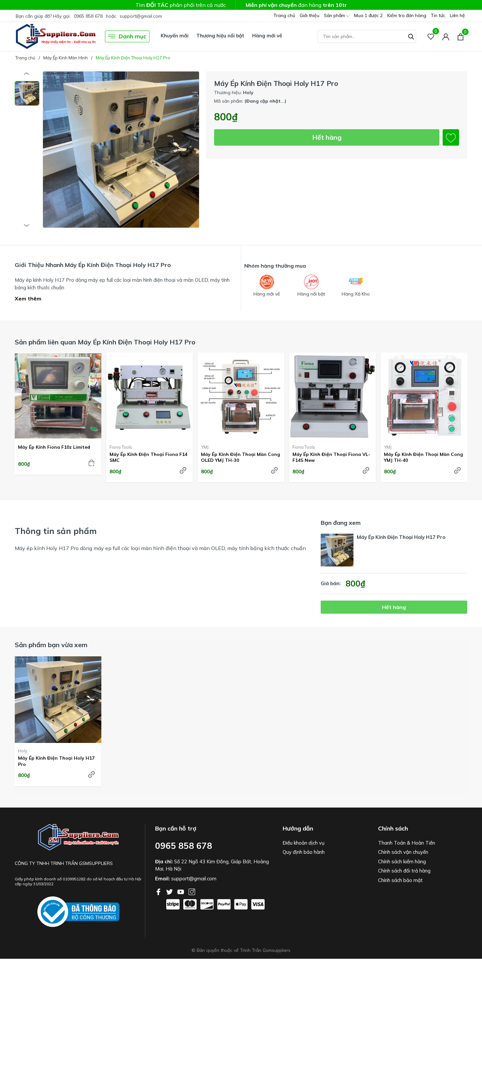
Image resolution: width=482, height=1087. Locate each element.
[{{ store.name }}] (78, 912)
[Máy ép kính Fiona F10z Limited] (58, 396)
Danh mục (132, 36)
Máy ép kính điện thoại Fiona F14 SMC (148, 457)
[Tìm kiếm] (411, 35)
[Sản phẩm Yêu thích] (431, 36)
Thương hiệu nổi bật (220, 35)
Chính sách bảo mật (400, 880)
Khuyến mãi (175, 35)
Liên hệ (457, 15)
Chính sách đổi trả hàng (404, 871)
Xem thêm (28, 298)
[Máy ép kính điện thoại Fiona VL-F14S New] (332, 396)
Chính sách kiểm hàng (402, 861)
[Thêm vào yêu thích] (451, 137)
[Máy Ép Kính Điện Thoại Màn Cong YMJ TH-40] (424, 396)
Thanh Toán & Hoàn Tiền (406, 843)
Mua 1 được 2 (368, 15)
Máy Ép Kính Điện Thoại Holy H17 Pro (56, 761)
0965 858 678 (88, 16)
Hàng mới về (267, 35)
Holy (22, 750)
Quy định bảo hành (304, 852)
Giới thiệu (309, 15)
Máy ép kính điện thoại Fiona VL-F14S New (331, 457)
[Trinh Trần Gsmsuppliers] (56, 36)
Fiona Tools (121, 447)
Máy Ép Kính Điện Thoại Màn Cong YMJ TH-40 (423, 457)
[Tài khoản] (445, 36)
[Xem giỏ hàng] (460, 36)
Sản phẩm (335, 15)
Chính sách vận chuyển (403, 852)
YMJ (205, 447)
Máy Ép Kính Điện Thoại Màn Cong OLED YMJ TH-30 (240, 457)
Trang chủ (284, 15)
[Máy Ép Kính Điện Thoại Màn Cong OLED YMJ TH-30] (241, 396)
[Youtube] (181, 891)
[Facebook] (159, 891)
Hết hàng (327, 137)
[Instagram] (192, 891)
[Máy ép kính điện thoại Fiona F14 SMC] (149, 396)
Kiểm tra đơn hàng (406, 15)
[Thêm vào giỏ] (91, 462)
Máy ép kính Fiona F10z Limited (54, 447)
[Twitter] (170, 891)
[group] (121, 150)
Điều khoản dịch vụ (304, 843)
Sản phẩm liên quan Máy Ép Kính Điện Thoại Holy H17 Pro (105, 342)
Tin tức (438, 15)
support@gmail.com (141, 16)
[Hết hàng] (183, 470)
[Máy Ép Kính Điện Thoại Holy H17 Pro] (58, 699)
